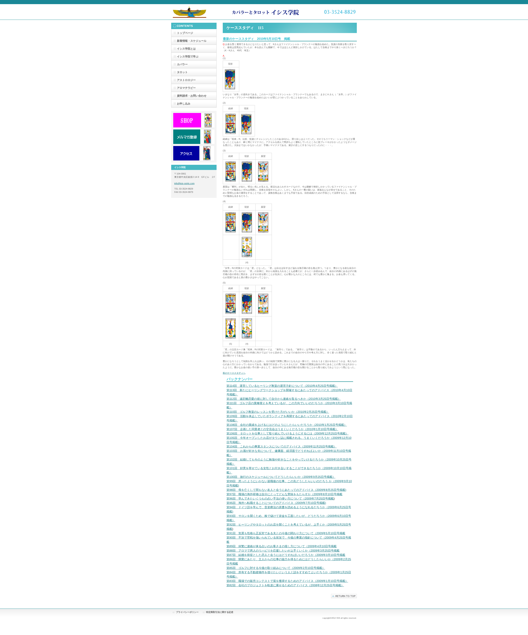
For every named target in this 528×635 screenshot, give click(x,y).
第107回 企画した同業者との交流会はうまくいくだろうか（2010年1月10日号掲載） (282, 429)
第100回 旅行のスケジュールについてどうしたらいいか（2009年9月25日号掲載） (280, 476)
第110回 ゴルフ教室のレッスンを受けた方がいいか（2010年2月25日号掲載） (277, 411)
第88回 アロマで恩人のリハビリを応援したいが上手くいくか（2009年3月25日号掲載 (282, 550)
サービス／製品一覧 (193, 120)
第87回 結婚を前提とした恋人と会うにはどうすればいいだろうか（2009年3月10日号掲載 (285, 555)
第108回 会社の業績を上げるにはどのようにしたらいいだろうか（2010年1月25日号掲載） (286, 424)
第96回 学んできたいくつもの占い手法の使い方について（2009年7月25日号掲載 (280, 498)
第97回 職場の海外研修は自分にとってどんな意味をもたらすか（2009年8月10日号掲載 (284, 494)
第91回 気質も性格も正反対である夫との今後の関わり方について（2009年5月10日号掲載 (285, 533)
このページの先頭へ (344, 596)
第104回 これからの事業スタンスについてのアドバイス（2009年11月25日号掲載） (281, 446)
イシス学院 (264, 12)
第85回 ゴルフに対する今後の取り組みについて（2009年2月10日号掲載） (275, 568)
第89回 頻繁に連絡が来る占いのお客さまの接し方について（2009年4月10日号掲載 (281, 546)
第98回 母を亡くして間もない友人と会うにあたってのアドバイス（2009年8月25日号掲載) (286, 489)
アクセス (193, 153)
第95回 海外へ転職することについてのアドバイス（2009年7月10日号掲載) (276, 502)
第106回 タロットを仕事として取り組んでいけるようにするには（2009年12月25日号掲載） (287, 433)
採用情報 (193, 136)
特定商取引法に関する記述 (219, 612)
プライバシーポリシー (187, 612)
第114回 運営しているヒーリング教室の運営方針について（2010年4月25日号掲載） (282, 385)
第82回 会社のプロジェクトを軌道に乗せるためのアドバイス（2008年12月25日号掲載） (285, 585)
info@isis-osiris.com (184, 183)
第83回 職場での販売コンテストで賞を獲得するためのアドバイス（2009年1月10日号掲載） (287, 581)
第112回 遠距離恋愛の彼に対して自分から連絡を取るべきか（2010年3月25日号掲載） (283, 398)
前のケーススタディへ (234, 373)
